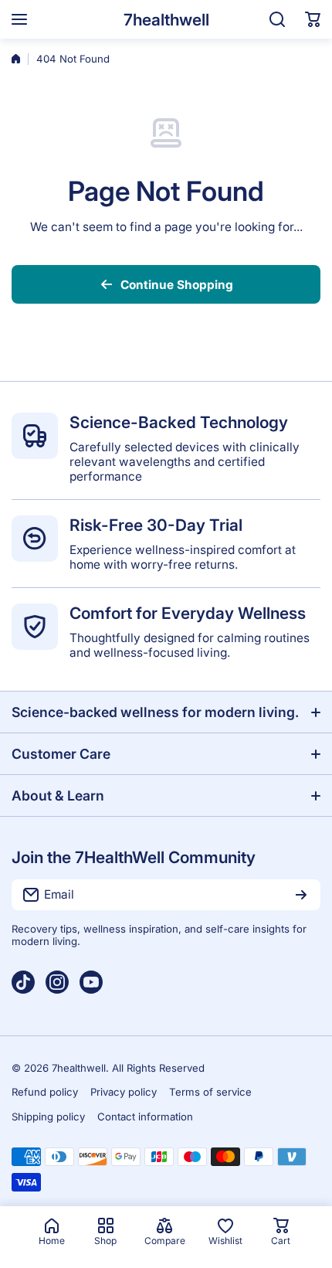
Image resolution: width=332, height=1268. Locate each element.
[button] (312, 19)
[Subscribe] (301, 894)
